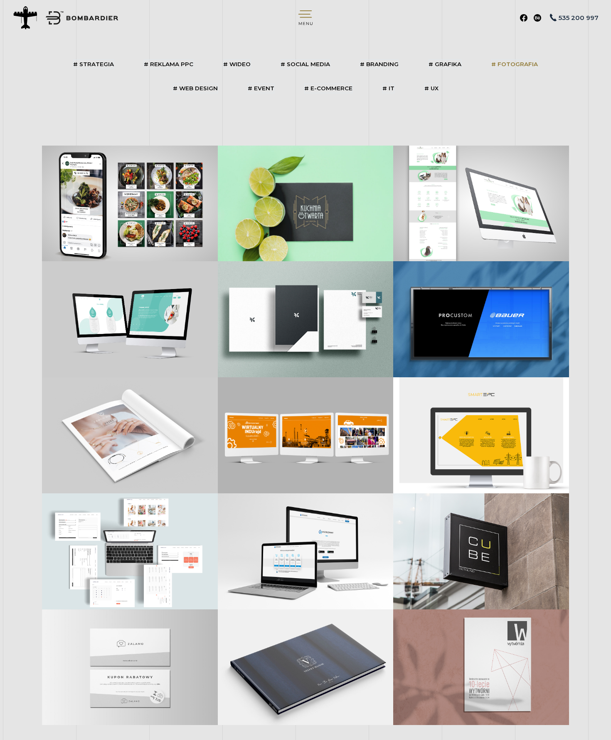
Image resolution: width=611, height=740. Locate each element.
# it (388, 88)
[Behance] (537, 18)
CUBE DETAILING (481, 551)
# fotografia (514, 64)
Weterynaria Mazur (481, 203)
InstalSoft (305, 551)
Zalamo (130, 666)
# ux (431, 88)
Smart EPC (481, 435)
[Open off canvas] (305, 17)
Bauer (480, 319)
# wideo (237, 64)
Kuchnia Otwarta (305, 203)
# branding (379, 64)
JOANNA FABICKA (480, 666)
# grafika (445, 64)
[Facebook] (523, 18)
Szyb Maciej (130, 203)
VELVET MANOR (305, 666)
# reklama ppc (168, 64)
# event (261, 88)
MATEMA (130, 551)
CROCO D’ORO (130, 435)
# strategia (93, 64)
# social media (305, 64)
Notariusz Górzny (305, 319)
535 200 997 (579, 18)
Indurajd (305, 435)
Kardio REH (130, 319)
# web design (195, 88)
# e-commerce (328, 88)
